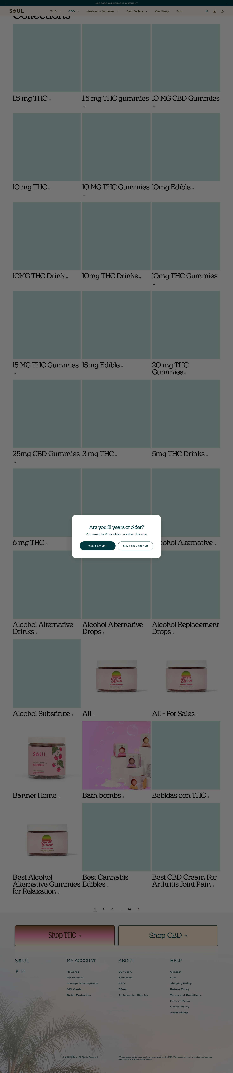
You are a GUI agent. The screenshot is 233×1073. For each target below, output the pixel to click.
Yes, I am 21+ (97, 545)
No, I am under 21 (135, 545)
